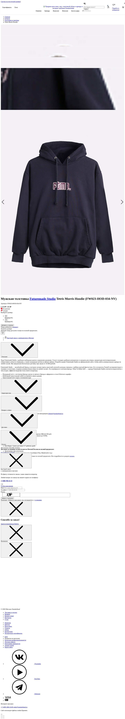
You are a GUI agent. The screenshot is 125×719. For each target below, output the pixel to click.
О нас (6, 619)
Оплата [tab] (4, 444)
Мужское (56, 11)
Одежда (7, 628)
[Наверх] (1, 714)
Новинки (38, 11)
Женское (65, 11)
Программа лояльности (12, 644)
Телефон (3, 490)
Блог (16, 7)
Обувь (7, 630)
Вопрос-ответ (9, 616)
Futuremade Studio (43, 298)
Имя (2, 488)
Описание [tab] (5, 356)
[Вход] (108, 7)
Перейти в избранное (115, 9)
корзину (15, 327)
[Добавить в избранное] (3, 333)
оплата (72, 456)
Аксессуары (75, 11)
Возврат (7, 614)
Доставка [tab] (4, 427)
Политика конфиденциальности (15, 640)
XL (6, 320)
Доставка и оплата (11, 612)
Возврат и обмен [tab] (7, 410)
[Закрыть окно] (16, 460)
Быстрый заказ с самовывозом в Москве (20, 338)
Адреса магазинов (7, 486)
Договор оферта (10, 642)
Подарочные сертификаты (13, 633)
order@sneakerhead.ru (20, 707)
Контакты (8, 618)
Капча (3, 492)
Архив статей (9, 645)
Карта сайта (9, 647)
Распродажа (9, 631)
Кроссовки (8, 626)
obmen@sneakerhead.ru (55, 413)
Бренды (47, 11)
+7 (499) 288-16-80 (7, 707)
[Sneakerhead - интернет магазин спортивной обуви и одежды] (63, 8)
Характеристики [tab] (6, 393)
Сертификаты (7, 7)
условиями (38, 500)
